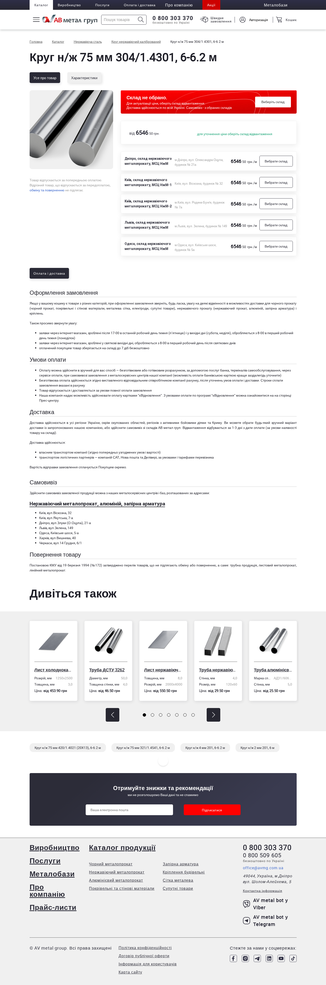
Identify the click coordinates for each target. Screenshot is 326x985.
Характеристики (84, 77)
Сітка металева (178, 880)
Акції (211, 5)
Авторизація (258, 19)
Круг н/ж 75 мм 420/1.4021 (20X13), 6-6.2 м (68, 747)
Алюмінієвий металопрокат (116, 880)
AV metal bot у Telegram (270, 920)
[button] (112, 715)
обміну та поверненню (47, 190)
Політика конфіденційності (145, 947)
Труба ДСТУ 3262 (107, 670)
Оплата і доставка (140, 5)
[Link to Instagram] (245, 958)
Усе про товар (44, 77)
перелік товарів (136, 565)
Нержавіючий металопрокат (116, 872)
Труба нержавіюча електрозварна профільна (218, 670)
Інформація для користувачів (148, 964)
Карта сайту (130, 972)
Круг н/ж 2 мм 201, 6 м (257, 747)
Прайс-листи (53, 907)
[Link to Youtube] (281, 958)
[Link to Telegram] (257, 958)
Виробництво (69, 5)
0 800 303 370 (172, 18)
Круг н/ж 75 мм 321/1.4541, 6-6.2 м (143, 747)
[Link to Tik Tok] (293, 958)
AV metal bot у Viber (270, 904)
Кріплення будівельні (184, 872)
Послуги (102, 5)
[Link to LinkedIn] (269, 958)
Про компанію (47, 890)
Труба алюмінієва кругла (273, 670)
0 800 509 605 (262, 855)
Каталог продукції (122, 847)
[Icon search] (141, 19)
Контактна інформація (262, 890)
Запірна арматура (181, 864)
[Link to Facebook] (233, 958)
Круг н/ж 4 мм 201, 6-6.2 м (205, 747)
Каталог (41, 5)
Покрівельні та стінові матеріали (121, 888)
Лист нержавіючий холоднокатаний (163, 670)
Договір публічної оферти (144, 955)
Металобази (52, 874)
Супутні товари (178, 888)
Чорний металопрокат (110, 864)
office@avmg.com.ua (263, 867)
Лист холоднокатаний (53, 670)
